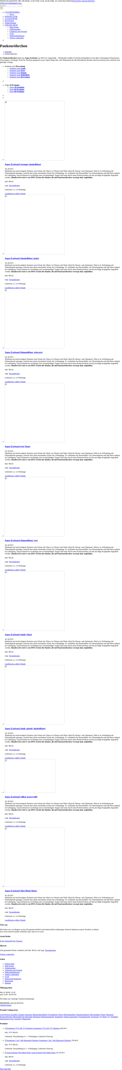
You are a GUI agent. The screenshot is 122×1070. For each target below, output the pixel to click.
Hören (60, 1015)
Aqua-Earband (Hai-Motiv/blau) (21, 891)
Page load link (5, 1069)
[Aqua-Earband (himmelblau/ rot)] (63, 507)
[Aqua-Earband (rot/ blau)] (63, 413)
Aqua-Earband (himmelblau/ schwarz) (24, 352)
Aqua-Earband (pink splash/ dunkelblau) (25, 728)
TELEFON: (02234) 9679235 (83, 1)
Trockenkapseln (84, 1017)
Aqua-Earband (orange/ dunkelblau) (23, 164)
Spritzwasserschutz (71, 1017)
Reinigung (37, 1017)
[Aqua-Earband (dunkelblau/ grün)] (63, 225)
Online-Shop (9, 964)
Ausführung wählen (12, 194)
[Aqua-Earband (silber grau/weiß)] (63, 776)
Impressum (9, 981)
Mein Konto (9, 966)
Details (22, 194)
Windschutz (26, 1019)
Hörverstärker (95, 1015)
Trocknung (95, 1017)
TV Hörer (103, 1017)
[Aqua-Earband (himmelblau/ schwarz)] (63, 319)
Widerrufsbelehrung (12, 972)
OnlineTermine (5, 1005)
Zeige (17, 87)
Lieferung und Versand (13, 970)
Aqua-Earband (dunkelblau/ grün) (22, 258)
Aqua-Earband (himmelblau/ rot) (21, 540)
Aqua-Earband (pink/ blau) (18, 634)
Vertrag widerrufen (7, 954)
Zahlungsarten (10, 968)
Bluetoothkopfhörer (40, 1015)
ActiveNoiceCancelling (9, 1015)
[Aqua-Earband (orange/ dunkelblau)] (63, 131)
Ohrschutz (110, 1015)
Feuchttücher (53, 1015)
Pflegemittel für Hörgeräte (22, 1017)
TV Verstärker (112, 1017)
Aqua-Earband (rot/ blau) (17, 446)
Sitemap (8, 983)
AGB (7, 977)
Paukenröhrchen (6, 1017)
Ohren (103, 1015)
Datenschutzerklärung (13, 979)
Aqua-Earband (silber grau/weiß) (21, 797)
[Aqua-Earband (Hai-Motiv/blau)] (63, 857)
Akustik (21, 1015)
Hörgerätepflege (70, 1015)
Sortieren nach (18, 68)
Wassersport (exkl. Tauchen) (10, 1019)
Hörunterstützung (82, 1015)
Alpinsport (28, 1015)
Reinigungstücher (47, 1017)
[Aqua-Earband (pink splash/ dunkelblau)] (63, 695)
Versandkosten (14, 186)
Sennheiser (59, 1017)
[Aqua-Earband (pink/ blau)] (63, 601)
